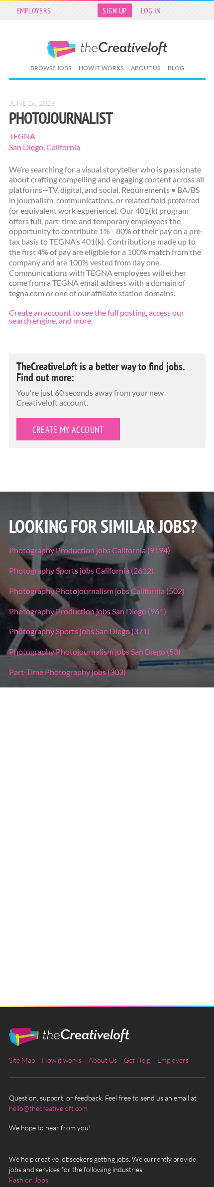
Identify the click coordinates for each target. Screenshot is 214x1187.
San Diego (26, 147)
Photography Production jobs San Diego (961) (87, 611)
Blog (176, 68)
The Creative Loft (107, 50)
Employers (33, 10)
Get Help (137, 1060)
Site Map (22, 1060)
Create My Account (68, 429)
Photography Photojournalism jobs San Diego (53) (95, 651)
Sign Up (114, 10)
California (63, 147)
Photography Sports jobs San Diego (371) (79, 631)
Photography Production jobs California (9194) (89, 550)
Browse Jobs (50, 68)
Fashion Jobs (28, 1180)
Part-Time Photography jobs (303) (67, 672)
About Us (145, 68)
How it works (101, 68)
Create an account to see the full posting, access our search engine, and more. (96, 316)
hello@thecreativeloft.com (48, 1108)
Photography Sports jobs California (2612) (81, 570)
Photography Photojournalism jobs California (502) (97, 590)
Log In (151, 10)
